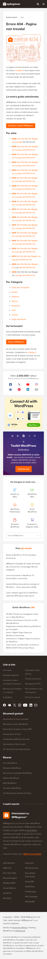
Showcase (16, 305)
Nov (30, 150)
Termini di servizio (33, 678)
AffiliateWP (30, 901)
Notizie (14, 292)
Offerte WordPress (11, 778)
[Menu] (43, 4)
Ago (20, 142)
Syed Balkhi (32, 830)
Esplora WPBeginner (16, 342)
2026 (14, 138)
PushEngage (30, 891)
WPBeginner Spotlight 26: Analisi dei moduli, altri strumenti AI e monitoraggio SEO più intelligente (23, 566)
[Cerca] (37, 4)
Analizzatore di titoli (12, 734)
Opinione (15, 296)
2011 (13, 256)
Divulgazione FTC (33, 683)
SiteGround (20, 930)
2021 (14, 177)
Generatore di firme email (14, 744)
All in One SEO (9, 873)
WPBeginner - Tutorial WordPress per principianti (11, 4)
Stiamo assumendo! (32, 854)
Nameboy (7, 898)
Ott (27, 150)
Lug (16, 142)
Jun (13, 142)
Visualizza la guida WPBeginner (20, 125)
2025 (14, 146)
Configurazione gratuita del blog (17, 793)
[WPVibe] (23, 413)
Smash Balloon (9, 888)
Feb (22, 138)
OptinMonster (9, 863)
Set (24, 150)
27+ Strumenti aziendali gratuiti (16, 749)
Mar (26, 138)
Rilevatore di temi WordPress (15, 724)
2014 (14, 232)
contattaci (19, 70)
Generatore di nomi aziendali (15, 719)
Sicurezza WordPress (12, 788)
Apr (29, 138)
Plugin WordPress (19, 319)
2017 (14, 209)
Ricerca (15, 301)
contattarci (31, 352)
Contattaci (7, 697)
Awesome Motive (20, 927)
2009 (14, 272)
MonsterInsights (10, 878)
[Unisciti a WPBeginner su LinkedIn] (28, 389)
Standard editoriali (11, 675)
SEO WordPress (9, 783)
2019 (14, 193)
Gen (19, 138)
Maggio (35, 138)
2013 (14, 240)
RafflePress (30, 886)
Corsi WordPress (10, 763)
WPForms (7, 868)
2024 (14, 154)
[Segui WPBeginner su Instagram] (36, 384)
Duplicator (29, 863)
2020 (14, 185)
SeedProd (7, 893)
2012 (14, 248)
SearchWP (29, 881)
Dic (34, 150)
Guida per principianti (20, 287)
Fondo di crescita (32, 697)
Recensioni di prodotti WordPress (17, 773)
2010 (14, 264)
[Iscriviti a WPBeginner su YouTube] (28, 384)
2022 (14, 170)
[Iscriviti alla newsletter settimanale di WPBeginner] (36, 389)
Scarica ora (23, 469)
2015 (14, 225)
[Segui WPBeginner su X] (19, 384)
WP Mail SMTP (9, 883)
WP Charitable (31, 896)
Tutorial (15, 314)
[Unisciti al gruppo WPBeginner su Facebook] (10, 389)
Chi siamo (7, 670)
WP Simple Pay (31, 868)
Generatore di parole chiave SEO (17, 729)
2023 (14, 162)
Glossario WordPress (12, 768)
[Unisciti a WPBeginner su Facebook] (10, 384)
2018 (14, 201)
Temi (13, 310)
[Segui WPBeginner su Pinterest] (19, 389)
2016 (14, 217)
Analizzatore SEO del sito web (16, 739)
